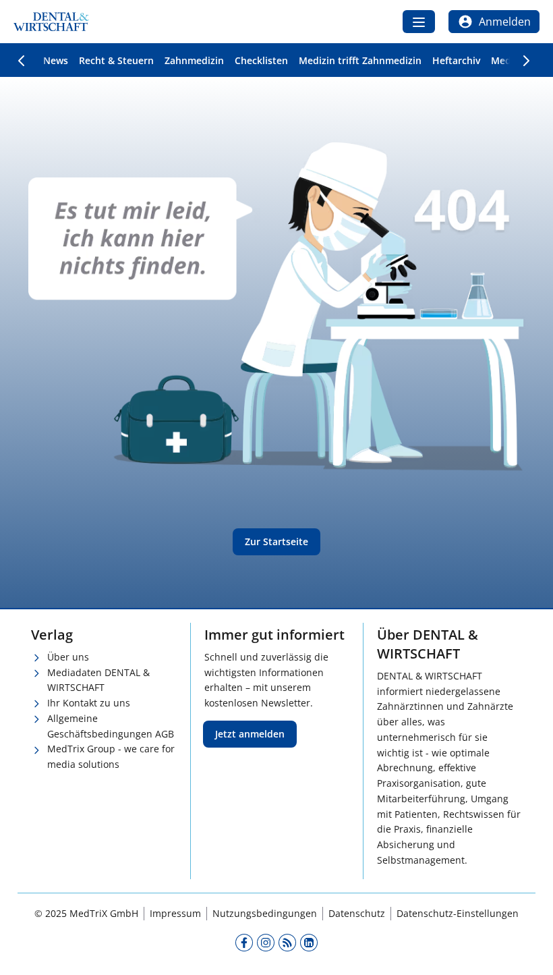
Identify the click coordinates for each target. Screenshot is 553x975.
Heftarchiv (456, 60)
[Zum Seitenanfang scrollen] (529, 951)
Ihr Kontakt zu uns (88, 702)
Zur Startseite (276, 541)
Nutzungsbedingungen (264, 913)
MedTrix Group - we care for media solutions (111, 756)
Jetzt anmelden (250, 733)
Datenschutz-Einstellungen (458, 913)
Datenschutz (356, 913)
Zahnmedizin (194, 60)
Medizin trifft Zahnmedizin (360, 60)
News (55, 60)
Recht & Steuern (116, 60)
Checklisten (261, 60)
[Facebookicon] (244, 942)
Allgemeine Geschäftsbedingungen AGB (110, 726)
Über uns (68, 656)
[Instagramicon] (265, 942)
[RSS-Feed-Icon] (287, 942)
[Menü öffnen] (419, 21)
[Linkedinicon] (309, 942)
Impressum (175, 913)
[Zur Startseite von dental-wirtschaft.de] (51, 21)
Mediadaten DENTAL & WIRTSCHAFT (98, 680)
